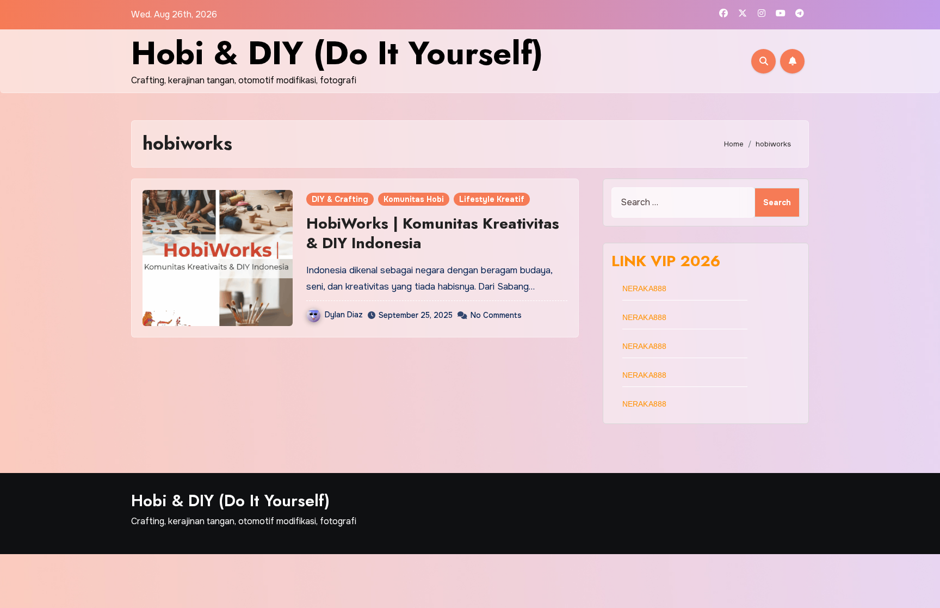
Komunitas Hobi (414, 199)
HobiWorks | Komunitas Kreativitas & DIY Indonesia (432, 233)
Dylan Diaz (344, 315)
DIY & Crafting (340, 199)
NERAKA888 (644, 288)
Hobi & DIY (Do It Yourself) (337, 53)
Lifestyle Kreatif (491, 199)
